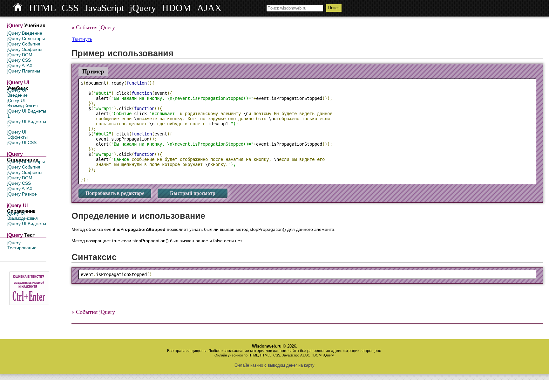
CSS (70, 8)
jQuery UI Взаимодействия (22, 103)
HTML (42, 8)
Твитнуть (82, 39)
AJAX (209, 8)
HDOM (176, 8)
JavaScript (104, 8)
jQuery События (23, 43)
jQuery (143, 8)
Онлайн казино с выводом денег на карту (274, 365)
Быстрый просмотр (192, 193)
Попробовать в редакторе (114, 193)
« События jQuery (93, 27)
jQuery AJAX (19, 65)
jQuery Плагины (23, 70)
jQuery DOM (19, 54)
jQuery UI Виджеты (26, 223)
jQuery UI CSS (22, 142)
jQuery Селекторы (26, 38)
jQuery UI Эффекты (17, 134)
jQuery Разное (22, 194)
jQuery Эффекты (24, 49)
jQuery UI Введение (17, 92)
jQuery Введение (24, 33)
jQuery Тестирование (22, 245)
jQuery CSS (19, 60)
